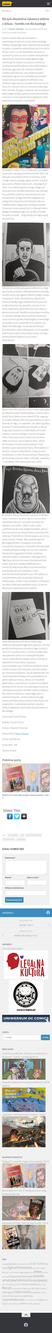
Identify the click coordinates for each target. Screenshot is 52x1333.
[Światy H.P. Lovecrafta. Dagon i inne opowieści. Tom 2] (23, 1187)
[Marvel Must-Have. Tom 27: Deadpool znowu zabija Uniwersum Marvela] (23, 1219)
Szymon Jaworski (16, 29)
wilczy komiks (12, 1304)
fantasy (35, 1268)
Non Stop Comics (39, 1288)
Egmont (13, 1267)
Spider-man (28, 1296)
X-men (29, 1303)
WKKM (23, 1303)
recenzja (43, 1292)
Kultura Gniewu (22, 733)
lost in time (42, 1284)
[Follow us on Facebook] (48, 912)
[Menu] (48, 3)
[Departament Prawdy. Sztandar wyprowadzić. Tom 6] (23, 1248)
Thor (35, 1300)
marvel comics (16, 1288)
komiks (29, 1276)
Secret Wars (19, 1296)
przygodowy (35, 1292)
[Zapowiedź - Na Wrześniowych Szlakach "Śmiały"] (23, 1146)
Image (21, 1272)
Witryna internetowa (14, 888)
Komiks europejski (35, 1280)
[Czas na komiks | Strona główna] (10, 3)
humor (15, 1272)
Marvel (6, 1288)
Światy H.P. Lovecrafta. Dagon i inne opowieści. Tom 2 (25, 1161)
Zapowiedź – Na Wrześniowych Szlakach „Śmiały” (24, 1114)
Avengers (5, 1264)
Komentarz (10, 857)
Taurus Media (29, 1300)
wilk (19, 1304)
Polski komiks (22, 1292)
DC (30, 1263)
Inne (22, 835)
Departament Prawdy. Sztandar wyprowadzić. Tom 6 (25, 1223)
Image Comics (28, 1272)
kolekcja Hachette (17, 1276)
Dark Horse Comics (23, 1264)
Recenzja (6, 10)
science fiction (8, 1296)
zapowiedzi (36, 1304)
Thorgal (40, 1300)
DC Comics (39, 1263)
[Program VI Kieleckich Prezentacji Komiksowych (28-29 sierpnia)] (23, 1111)
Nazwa (8, 877)
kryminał (19, 1284)
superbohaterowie (13, 1299)
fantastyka (25, 1267)
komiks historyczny (8, 1284)
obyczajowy (21, 839)
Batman (12, 1263)
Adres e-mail (33, 877)
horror (11, 1272)
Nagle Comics (26, 1289)
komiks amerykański (33, 835)
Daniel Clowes (13, 835)
